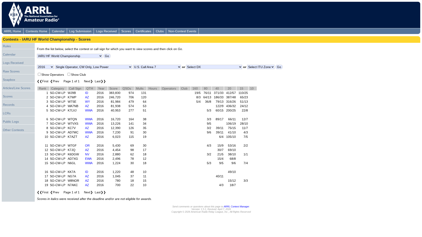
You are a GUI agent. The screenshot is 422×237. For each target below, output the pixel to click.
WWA (89, 110)
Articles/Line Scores (16, 88)
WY (87, 101)
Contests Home (36, 31)
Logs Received (106, 31)
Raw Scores (11, 71)
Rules (7, 46)
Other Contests (13, 130)
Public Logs (11, 121)
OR (87, 145)
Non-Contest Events (182, 31)
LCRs (7, 113)
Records (9, 104)
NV (87, 154)
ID (86, 93)
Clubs (160, 31)
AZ (87, 97)
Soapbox (9, 79)
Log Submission (80, 31)
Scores (126, 31)
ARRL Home (12, 31)
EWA (88, 158)
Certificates (143, 31)
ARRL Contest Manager (236, 206)
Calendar (58, 31)
